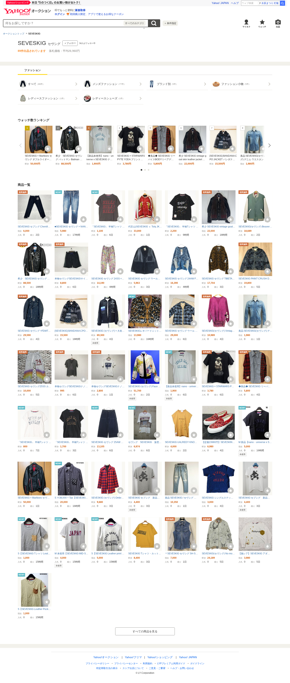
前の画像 (21, 145)
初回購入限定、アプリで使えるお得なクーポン (97, 14)
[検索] (282, 3)
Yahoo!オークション (106, 657)
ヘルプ (235, 3)
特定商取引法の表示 (107, 668)
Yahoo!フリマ (133, 657)
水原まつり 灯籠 (270, 3)
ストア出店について (133, 668)
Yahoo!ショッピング (160, 657)
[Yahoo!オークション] (28, 9)
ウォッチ (262, 27)
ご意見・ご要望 (157, 668)
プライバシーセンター (126, 663)
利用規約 (147, 663)
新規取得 (80, 10)
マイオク (246, 27)
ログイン (60, 14)
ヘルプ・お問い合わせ (182, 668)
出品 (278, 27)
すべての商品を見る (145, 631)
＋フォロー (70, 43)
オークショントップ (13, 33)
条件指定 (170, 23)
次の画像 (268, 145)
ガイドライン (197, 663)
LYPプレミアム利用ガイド (171, 663)
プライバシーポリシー (97, 663)
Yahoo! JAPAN (220, 3)
